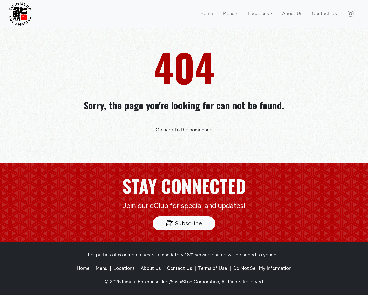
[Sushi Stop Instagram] (350, 14)
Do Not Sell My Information (262, 268)
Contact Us (324, 13)
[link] (20, 14)
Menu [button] (228, 13)
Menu (101, 268)
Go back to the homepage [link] (184, 130)
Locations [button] (258, 13)
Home (206, 13)
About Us (292, 13)
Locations (124, 268)
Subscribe (187, 223)
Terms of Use (212, 268)
